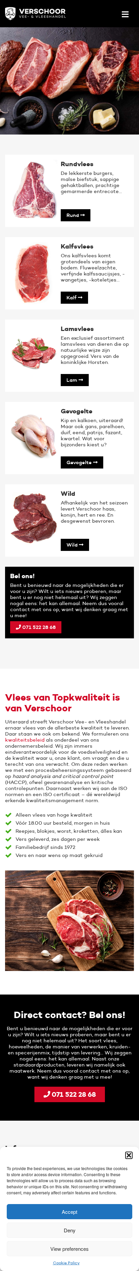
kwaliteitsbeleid (25, 740)
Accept (69, 1211)
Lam (72, 380)
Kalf (72, 297)
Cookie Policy (66, 1262)
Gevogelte (79, 462)
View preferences (69, 1248)
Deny (70, 1230)
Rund (73, 215)
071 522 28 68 (38, 627)
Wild (72, 544)
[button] (129, 1155)
